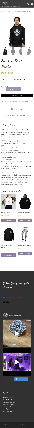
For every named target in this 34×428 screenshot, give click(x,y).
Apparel (9, 12)
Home (3, 12)
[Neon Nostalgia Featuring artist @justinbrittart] (17, 362)
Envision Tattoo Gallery (13, 424)
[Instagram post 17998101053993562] (17, 333)
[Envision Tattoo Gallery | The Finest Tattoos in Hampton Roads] (4, 3)
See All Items (25, 101)
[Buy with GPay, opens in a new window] (17, 95)
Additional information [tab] (17, 115)
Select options (8, 220)
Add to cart (13, 89)
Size (5, 79)
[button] (29, 19)
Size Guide (4, 86)
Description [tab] (17, 109)
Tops (14, 12)
